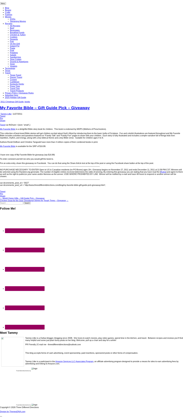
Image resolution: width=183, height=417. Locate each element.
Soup (12, 64)
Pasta (12, 48)
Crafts (7, 12)
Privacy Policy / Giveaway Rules (19, 93)
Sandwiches (15, 57)
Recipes (8, 24)
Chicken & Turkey (18, 35)
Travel (7, 73)
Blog (7, 8)
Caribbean (14, 82)
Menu (3, 3)
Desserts (14, 39)
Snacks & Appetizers (19, 62)
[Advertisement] (18, 387)
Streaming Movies (18, 21)
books (27, 102)
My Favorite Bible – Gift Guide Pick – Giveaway (45, 108)
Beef (12, 28)
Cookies (13, 37)
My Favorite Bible (7, 129)
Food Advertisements (22, 370)
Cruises (13, 80)
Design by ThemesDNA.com (12, 412)
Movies (8, 17)
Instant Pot (14, 46)
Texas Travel (15, 75)
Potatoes (14, 53)
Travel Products (17, 91)
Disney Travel (16, 77)
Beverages (15, 30)
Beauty (8, 10)
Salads (13, 55)
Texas (7, 71)
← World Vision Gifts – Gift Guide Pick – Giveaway (22, 198)
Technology (10, 68)
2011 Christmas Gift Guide (12, 102)
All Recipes (15, 26)
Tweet (2, 125)
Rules (163, 172)
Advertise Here (11, 95)
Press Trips (15, 86)
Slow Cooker (15, 59)
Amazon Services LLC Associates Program (74, 361)
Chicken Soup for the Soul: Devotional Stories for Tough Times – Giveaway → (34, 200)
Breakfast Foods (17, 32)
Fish (12, 41)
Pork (12, 50)
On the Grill (15, 44)
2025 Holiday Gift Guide (15, 97)
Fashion (8, 15)
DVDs (12, 19)
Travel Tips (15, 88)
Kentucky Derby (17, 84)
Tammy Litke (6, 114)
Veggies (13, 66)
